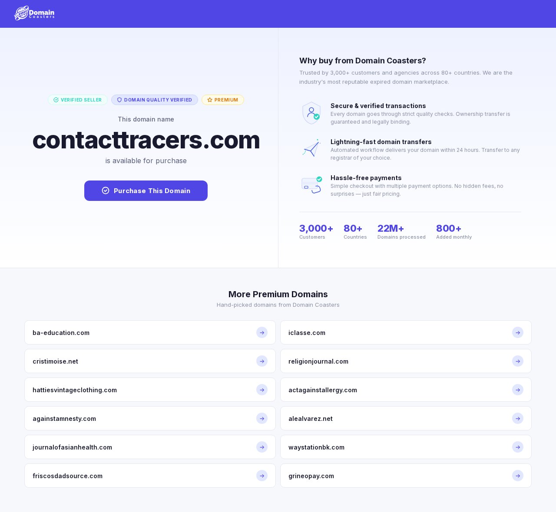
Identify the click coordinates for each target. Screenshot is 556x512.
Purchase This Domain (152, 191)
